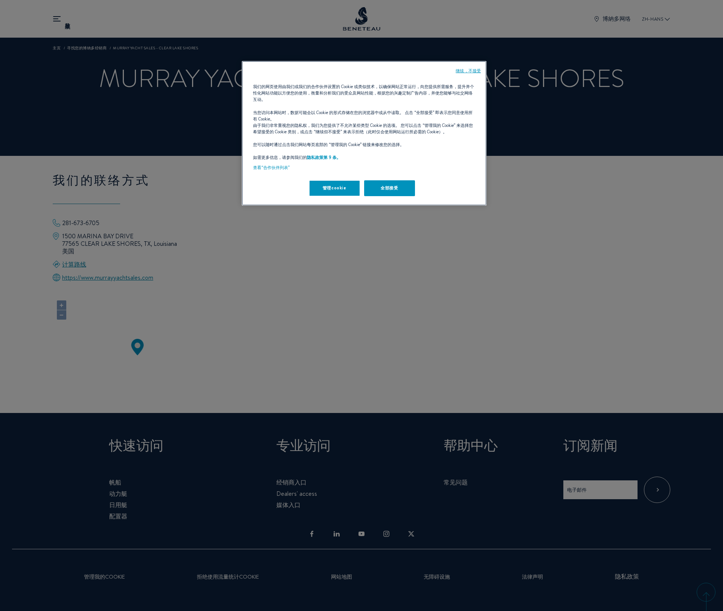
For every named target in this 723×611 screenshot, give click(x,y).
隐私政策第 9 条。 (324, 157)
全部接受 (389, 188)
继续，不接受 (468, 70)
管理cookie (334, 188)
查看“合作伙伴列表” (271, 168)
